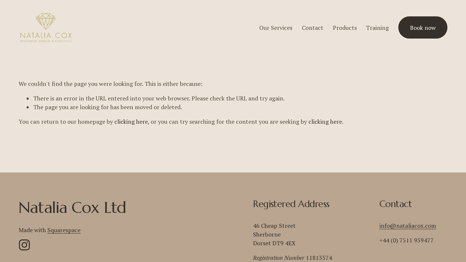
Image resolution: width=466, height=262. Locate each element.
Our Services (275, 28)
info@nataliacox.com (407, 226)
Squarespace (63, 230)
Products (345, 28)
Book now (423, 28)
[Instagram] (24, 245)
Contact (312, 28)
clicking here (131, 122)
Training (377, 28)
